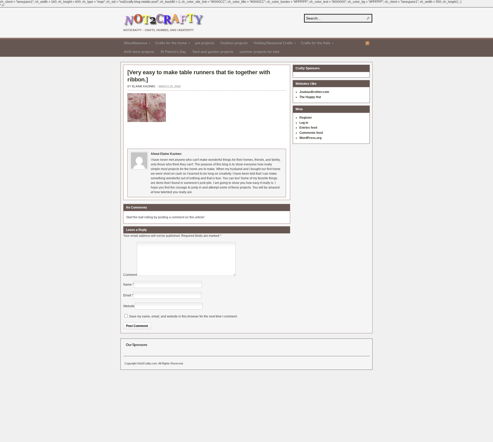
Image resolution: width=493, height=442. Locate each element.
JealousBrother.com (314, 92)
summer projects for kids (259, 52)
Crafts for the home (169, 43)
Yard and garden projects (212, 52)
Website (129, 306)
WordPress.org (310, 138)
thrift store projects (139, 52)
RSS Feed (367, 43)
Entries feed (308, 127)
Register (305, 117)
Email (127, 295)
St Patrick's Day (173, 52)
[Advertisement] (220, 134)
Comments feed (311, 133)
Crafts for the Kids (314, 43)
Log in (303, 123)
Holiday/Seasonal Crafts (272, 43)
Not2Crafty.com (163, 20)
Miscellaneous (134, 43)
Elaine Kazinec (144, 86)
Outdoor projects (234, 43)
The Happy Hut (310, 97)
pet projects (204, 43)
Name (127, 284)
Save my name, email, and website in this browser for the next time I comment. (183, 316)
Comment (130, 275)
